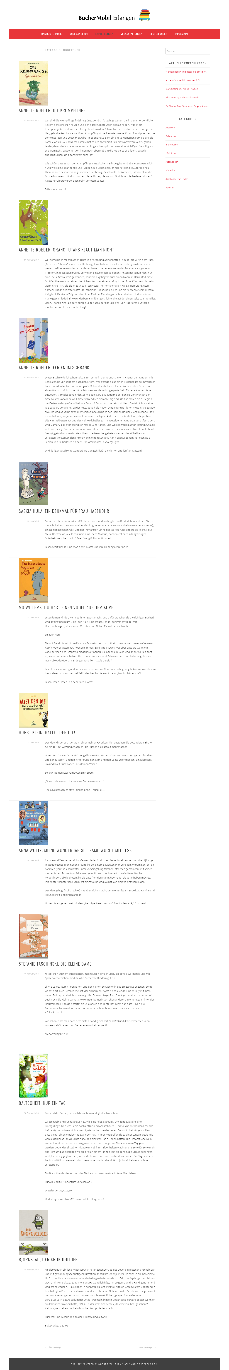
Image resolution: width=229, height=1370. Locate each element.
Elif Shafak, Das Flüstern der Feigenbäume (186, 106)
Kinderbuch (171, 170)
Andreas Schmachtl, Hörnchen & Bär (183, 80)
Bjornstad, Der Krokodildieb (48, 1259)
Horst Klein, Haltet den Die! (47, 732)
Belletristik (170, 136)
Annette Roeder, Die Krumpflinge (52, 110)
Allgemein (170, 127)
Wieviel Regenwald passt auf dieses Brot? (186, 71)
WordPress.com (147, 1364)
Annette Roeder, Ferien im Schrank (54, 367)
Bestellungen (158, 33)
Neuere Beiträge (145, 1347)
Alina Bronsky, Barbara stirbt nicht (182, 97)
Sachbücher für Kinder (176, 179)
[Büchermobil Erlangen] (114, 20)
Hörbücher (170, 153)
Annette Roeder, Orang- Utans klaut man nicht (66, 249)
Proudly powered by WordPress (92, 1364)
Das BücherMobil (51, 33)
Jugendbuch (171, 161)
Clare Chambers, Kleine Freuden (181, 88)
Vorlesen (169, 187)
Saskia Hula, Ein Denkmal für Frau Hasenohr (64, 511)
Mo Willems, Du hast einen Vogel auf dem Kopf (66, 607)
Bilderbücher (171, 144)
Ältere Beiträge (54, 1347)
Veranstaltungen (131, 33)
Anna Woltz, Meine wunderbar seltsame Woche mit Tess (75, 850)
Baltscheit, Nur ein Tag (42, 1103)
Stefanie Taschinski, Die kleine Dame (55, 963)
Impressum (181, 33)
